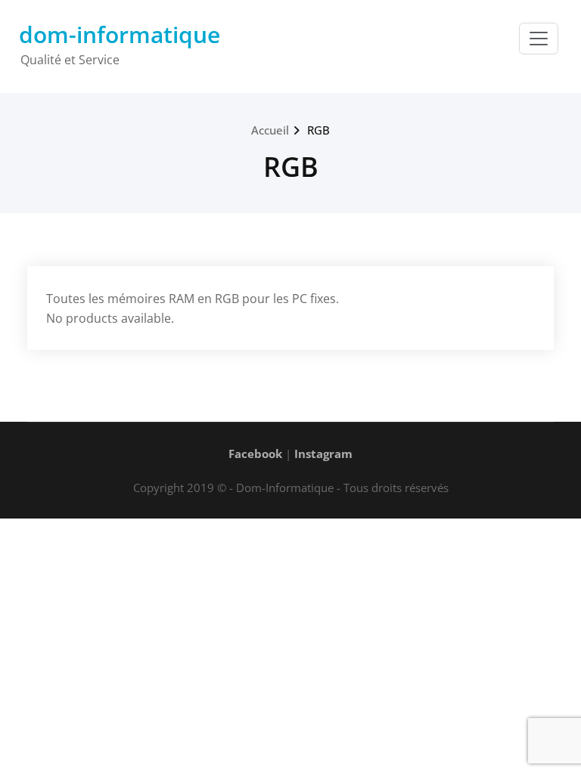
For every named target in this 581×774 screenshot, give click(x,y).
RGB (318, 130)
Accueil (270, 130)
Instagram (323, 453)
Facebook (255, 453)
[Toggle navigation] (538, 38)
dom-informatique (119, 34)
